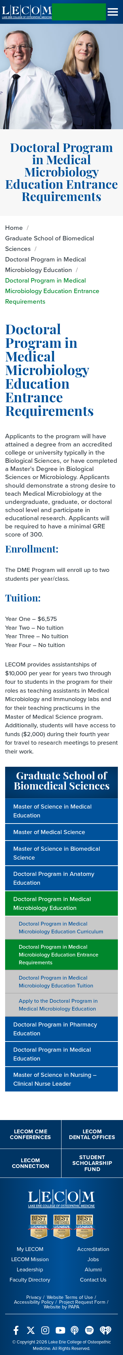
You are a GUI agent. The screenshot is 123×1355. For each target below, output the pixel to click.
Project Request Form (82, 1302)
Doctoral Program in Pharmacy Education (55, 1029)
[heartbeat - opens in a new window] (105, 1326)
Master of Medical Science (49, 832)
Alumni (93, 1269)
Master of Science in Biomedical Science (56, 853)
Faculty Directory (30, 1280)
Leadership (30, 1269)
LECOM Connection (31, 1163)
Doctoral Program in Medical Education (52, 1054)
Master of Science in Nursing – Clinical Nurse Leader (55, 1079)
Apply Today (79, 11)
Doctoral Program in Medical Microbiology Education (45, 264)
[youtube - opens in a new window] (60, 1326)
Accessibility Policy (34, 1302)
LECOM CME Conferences (30, 1134)
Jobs (93, 1259)
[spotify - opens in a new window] (89, 1326)
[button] (113, 12)
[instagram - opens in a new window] (45, 1326)
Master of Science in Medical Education (52, 811)
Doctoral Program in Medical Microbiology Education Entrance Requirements (52, 290)
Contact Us (93, 1280)
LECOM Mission (30, 1259)
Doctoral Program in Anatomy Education (53, 878)
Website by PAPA (61, 1306)
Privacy (33, 1297)
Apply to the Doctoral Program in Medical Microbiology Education (58, 1005)
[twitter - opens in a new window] (30, 1326)
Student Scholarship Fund (92, 1163)
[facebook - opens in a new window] (15, 1326)
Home (14, 228)
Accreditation (93, 1249)
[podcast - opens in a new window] (74, 1326)
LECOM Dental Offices (92, 1134)
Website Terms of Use (70, 1297)
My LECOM (30, 1249)
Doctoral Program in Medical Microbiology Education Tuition (56, 981)
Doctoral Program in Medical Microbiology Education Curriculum (61, 927)
